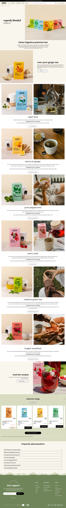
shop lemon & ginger (33, 172)
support (56, 482)
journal (36, 490)
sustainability (46, 482)
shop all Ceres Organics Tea (32, 432)
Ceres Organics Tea (33, 402)
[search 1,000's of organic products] (56, 3)
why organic (37, 487)
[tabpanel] (9, 417)
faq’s (56, 487)
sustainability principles (47, 490)
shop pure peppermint (33, 218)
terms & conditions (58, 495)
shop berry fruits (33, 264)
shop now (41, 70)
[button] (63, 3)
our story (36, 485)
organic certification (46, 485)
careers (36, 492)
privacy (56, 493)
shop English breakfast (33, 359)
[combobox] (45, 3)
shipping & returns (58, 488)
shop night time (33, 126)
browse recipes (21, 381)
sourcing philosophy (46, 487)
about (36, 482)
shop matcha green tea (33, 311)
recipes (36, 488)
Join (19, 493)
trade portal (57, 492)
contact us (57, 485)
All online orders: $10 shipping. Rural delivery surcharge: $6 (33, 0)
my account (57, 490)
